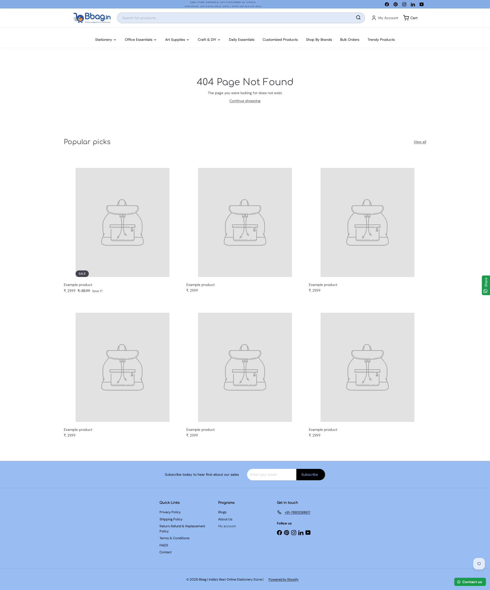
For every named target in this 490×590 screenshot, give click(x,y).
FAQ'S (164, 545)
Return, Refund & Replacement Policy (182, 528)
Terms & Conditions (175, 538)
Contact (166, 552)
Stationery (103, 39)
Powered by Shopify (283, 579)
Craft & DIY (207, 39)
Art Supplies (175, 39)
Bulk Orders (349, 39)
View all (420, 142)
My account (227, 526)
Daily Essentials (241, 39)
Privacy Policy (170, 512)
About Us (225, 519)
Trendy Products (381, 39)
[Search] (358, 18)
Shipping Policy (171, 519)
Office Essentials (138, 39)
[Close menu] (1, 30)
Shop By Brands (319, 39)
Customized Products (280, 39)
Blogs (222, 512)
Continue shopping (245, 100)
